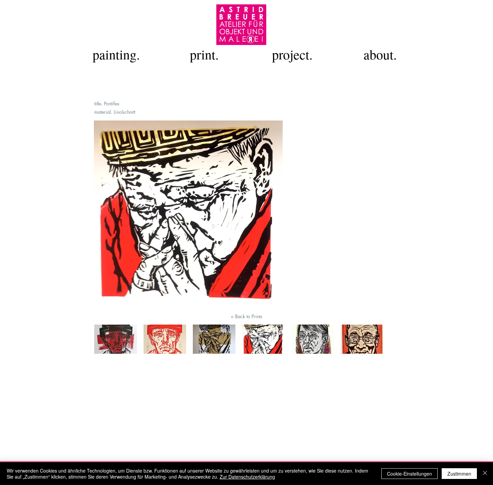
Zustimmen (459, 473)
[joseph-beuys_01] (115, 339)
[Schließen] (485, 474)
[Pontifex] (263, 339)
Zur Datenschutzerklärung (247, 476)
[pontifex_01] (214, 339)
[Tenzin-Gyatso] (362, 339)
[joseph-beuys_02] (165, 339)
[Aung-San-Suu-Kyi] (312, 339)
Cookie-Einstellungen (409, 473)
